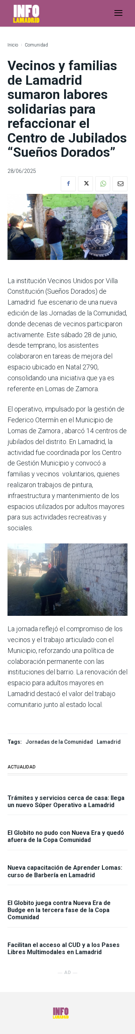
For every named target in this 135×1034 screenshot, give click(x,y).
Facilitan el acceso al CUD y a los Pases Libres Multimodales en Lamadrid (64, 948)
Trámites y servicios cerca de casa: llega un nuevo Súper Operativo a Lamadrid (66, 801)
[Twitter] (85, 183)
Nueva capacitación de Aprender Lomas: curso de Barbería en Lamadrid (65, 871)
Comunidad (36, 45)
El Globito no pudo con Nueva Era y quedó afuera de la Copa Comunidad (66, 836)
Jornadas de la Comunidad (59, 742)
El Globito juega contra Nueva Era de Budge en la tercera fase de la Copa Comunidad (59, 910)
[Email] (120, 183)
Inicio (13, 45)
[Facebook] (68, 183)
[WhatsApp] (102, 183)
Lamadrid (109, 742)
